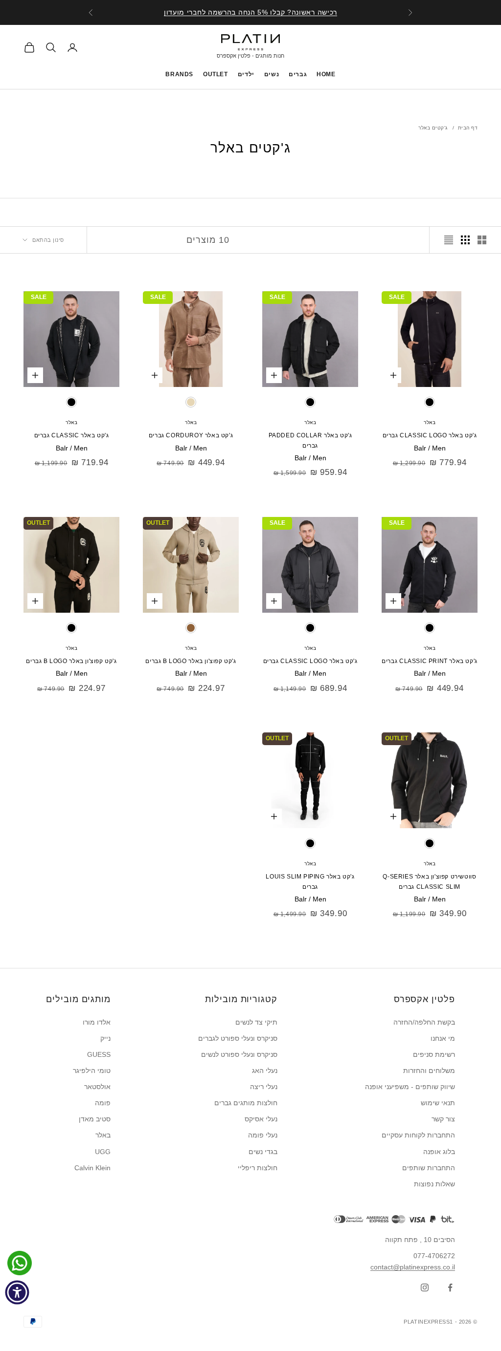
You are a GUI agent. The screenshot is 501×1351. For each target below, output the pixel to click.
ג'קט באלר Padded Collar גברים (310, 440)
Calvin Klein (92, 1168)
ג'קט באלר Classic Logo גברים (430, 435)
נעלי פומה (262, 1135)
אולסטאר (97, 1087)
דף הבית (468, 127)
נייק (105, 1038)
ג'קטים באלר (433, 127)
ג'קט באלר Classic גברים (71, 435)
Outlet (215, 74)
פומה (103, 1103)
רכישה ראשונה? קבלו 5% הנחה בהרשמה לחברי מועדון (250, 12)
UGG (103, 1152)
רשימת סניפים (434, 1054)
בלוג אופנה (439, 1152)
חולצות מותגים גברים (245, 1103)
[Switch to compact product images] (448, 240)
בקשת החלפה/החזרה (424, 1022)
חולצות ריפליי (257, 1168)
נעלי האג (264, 1070)
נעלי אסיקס (261, 1119)
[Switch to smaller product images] (465, 240)
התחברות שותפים (428, 1168)
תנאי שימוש (438, 1103)
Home (326, 74)
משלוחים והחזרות (429, 1070)
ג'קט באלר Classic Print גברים (429, 661)
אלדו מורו (97, 1022)
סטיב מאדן (95, 1119)
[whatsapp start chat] (17, 1263)
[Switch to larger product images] (482, 240)
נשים (271, 74)
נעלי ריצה (263, 1087)
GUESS (99, 1054)
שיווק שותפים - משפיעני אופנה (410, 1087)
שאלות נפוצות (434, 1184)
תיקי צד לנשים (256, 1022)
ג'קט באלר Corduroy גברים (191, 435)
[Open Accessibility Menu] (17, 1292)
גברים (298, 74)
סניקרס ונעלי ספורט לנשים (239, 1054)
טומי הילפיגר (92, 1070)
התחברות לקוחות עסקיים (418, 1135)
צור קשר (443, 1119)
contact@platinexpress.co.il (412, 1267)
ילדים (246, 74)
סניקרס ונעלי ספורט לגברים (237, 1038)
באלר (429, 422)
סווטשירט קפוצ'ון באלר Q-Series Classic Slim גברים (429, 881)
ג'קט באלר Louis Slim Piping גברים (310, 881)
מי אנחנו (443, 1038)
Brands (179, 74)
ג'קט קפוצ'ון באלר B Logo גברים (190, 661)
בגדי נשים (263, 1152)
